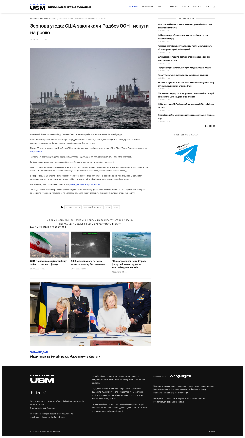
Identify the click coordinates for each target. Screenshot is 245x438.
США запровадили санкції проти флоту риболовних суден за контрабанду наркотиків (129, 264)
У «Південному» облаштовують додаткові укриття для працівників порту (183, 37)
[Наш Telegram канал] (186, 153)
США (116, 207)
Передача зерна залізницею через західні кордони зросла (184, 68)
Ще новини (210, 126)
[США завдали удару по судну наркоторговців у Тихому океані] (90, 244)
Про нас (197, 7)
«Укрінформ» (36, 151)
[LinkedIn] (38, 392)
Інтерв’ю (173, 7)
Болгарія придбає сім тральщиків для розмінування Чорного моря (186, 116)
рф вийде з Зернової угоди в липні (84, 184)
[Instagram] (44, 392)
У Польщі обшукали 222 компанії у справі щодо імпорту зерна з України (90, 220)
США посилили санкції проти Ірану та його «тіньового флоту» (48, 263)
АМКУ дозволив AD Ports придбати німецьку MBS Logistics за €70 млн (186, 106)
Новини (133, 7)
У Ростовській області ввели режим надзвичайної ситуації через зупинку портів (185, 26)
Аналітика (147, 7)
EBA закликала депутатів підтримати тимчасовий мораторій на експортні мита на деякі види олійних (186, 95)
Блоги (185, 7)
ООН (108, 207)
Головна (34, 18)
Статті (161, 7)
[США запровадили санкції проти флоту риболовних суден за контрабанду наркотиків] (131, 244)
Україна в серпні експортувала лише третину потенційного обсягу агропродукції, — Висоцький (185, 48)
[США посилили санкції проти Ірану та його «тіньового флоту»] (49, 244)
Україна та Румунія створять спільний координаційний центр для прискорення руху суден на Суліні (186, 84)
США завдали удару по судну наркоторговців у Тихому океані (88, 263)
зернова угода (73, 207)
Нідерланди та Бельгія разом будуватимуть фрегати (90, 224)
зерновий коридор (93, 207)
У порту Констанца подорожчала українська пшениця (183, 75)
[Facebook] (31, 392)
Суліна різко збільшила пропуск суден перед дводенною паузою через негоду (184, 58)
